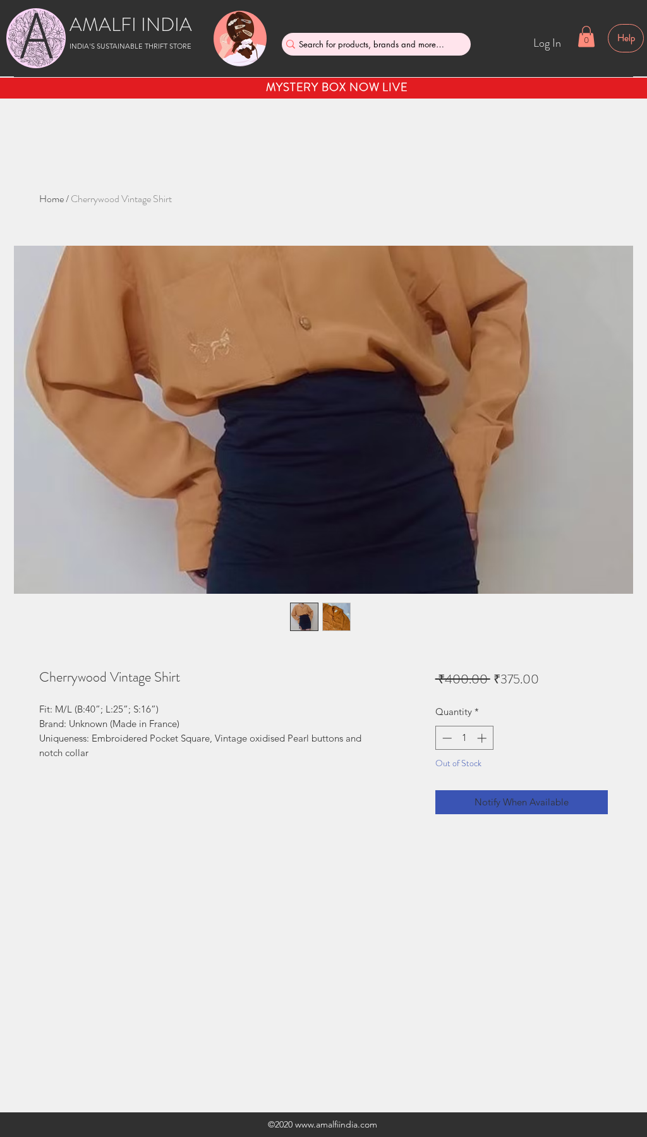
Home (51, 198)
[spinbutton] (464, 738)
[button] (586, 36)
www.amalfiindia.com (336, 1124)
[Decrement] (445, 738)
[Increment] (483, 738)
